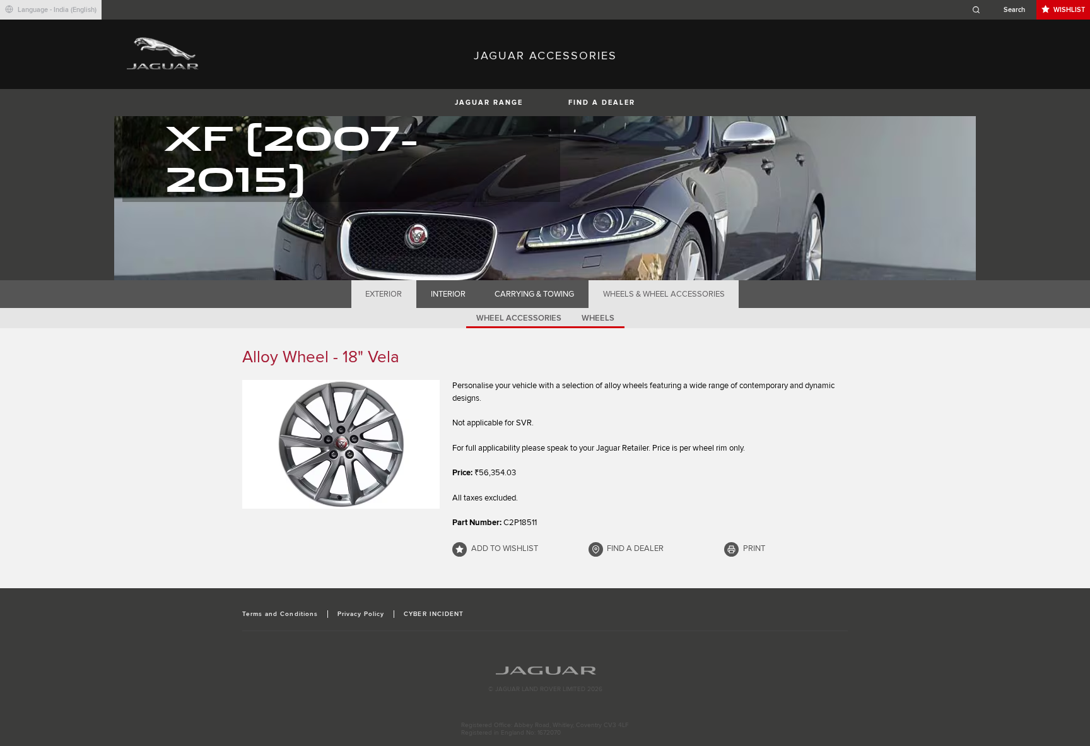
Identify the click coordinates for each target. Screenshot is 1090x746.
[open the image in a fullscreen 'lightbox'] (341, 444)
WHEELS (598, 318)
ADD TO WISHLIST (504, 548)
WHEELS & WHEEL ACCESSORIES (664, 294)
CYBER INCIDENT (434, 614)
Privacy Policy (361, 614)
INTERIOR (448, 294)
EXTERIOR (383, 294)
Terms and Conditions (280, 614)
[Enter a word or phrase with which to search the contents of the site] (1002, 10)
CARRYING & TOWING (534, 294)
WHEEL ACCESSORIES (518, 318)
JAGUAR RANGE (489, 102)
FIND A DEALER (601, 102)
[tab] (383, 294)
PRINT (754, 548)
